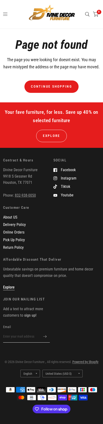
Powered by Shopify (85, 362)
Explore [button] (51, 136)
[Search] (87, 14)
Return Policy (13, 247)
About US (10, 217)
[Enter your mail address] (45, 336)
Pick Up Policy (14, 240)
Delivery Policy (14, 224)
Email (7, 327)
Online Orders (13, 232)
